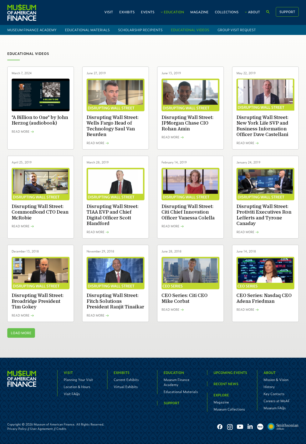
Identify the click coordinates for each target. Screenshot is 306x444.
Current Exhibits (126, 379)
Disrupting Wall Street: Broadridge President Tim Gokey (37, 301)
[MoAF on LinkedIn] (250, 426)
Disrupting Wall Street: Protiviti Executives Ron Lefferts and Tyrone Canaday (263, 215)
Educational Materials (87, 29)
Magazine (199, 12)
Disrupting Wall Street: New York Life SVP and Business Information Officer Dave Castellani (262, 126)
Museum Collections (229, 409)
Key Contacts (274, 393)
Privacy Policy (17, 429)
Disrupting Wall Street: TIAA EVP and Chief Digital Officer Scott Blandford (112, 215)
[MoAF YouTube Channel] (240, 427)
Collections (227, 12)
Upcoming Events (230, 372)
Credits (61, 429)
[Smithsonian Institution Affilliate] (283, 426)
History (269, 386)
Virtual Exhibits (126, 386)
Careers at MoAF (277, 400)
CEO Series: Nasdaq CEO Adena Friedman (264, 298)
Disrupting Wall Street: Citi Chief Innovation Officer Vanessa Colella (188, 212)
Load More (21, 332)
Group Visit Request (237, 29)
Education (174, 12)
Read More (21, 131)
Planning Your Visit (78, 379)
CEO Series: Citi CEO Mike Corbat (185, 298)
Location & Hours (77, 386)
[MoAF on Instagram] (230, 427)
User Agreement (41, 429)
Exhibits (127, 12)
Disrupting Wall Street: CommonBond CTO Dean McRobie (40, 212)
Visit (108, 12)
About (254, 12)
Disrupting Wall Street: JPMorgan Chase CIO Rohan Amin (187, 123)
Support (287, 11)
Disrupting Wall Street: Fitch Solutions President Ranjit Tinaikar (115, 301)
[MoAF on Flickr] (260, 427)
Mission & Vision (276, 379)
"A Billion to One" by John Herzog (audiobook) (40, 120)
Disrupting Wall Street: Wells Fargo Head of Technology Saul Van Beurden (112, 126)
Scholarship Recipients (140, 29)
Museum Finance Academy (32, 29)
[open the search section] (268, 12)
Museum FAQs (275, 408)
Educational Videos (190, 29)
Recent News (226, 383)
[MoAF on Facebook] (220, 427)
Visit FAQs (72, 393)
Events (147, 12)
